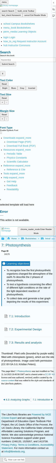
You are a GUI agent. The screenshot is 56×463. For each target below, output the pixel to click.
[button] (12, 185)
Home (14, 238)
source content (8, 380)
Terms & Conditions (28, 444)
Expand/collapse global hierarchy (4, 238)
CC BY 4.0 (50, 374)
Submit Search (8, 64)
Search (5, 460)
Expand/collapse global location (53, 238)
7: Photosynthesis (23, 371)
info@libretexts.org (14, 451)
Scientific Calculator (17, 161)
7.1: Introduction (19, 316)
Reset (4, 84)
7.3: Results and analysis (25, 342)
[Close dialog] (1, 215)
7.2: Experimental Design (25, 329)
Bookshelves (31, 238)
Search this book (7, 55)
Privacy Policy (9, 444)
